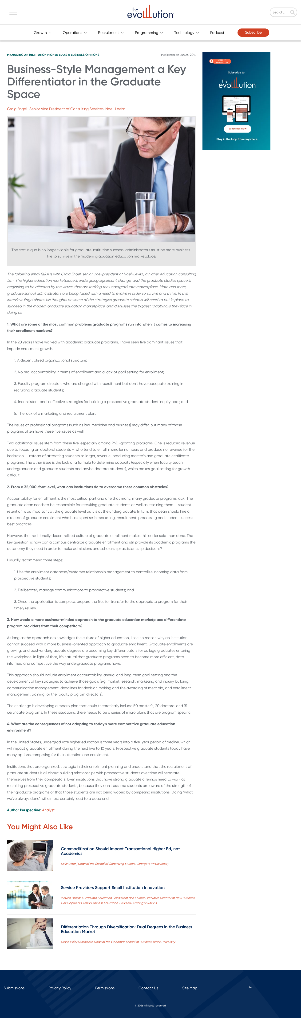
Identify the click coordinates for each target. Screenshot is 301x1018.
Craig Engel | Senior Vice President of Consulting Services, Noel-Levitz (66, 109)
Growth (40, 32)
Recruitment (108, 32)
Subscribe (253, 32)
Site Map (189, 988)
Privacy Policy (59, 988)
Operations (72, 32)
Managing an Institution (27, 54)
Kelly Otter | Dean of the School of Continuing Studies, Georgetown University (115, 863)
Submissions (14, 988)
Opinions (92, 54)
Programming (146, 32)
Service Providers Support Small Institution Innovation (113, 887)
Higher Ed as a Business (66, 54)
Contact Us (148, 988)
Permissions (105, 988)
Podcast (217, 32)
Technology (184, 32)
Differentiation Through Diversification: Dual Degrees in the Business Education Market (126, 929)
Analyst (48, 810)
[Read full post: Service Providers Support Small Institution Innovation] (30, 896)
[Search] (292, 13)
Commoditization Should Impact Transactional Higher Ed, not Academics (120, 851)
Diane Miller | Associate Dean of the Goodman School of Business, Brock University (118, 942)
